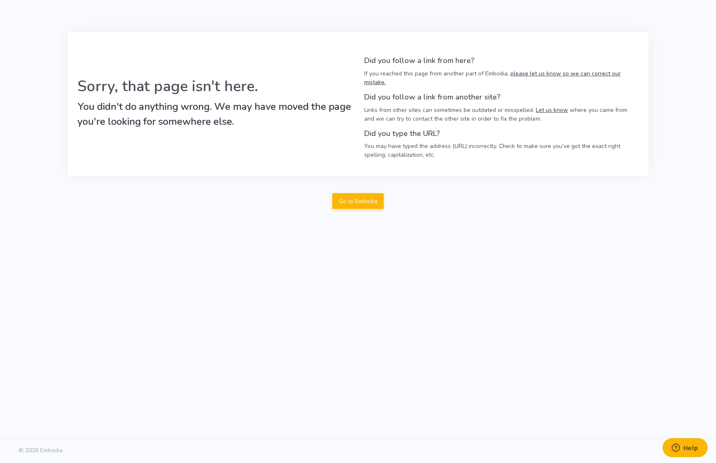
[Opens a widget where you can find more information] (685, 448)
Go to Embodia (358, 201)
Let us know (552, 110)
